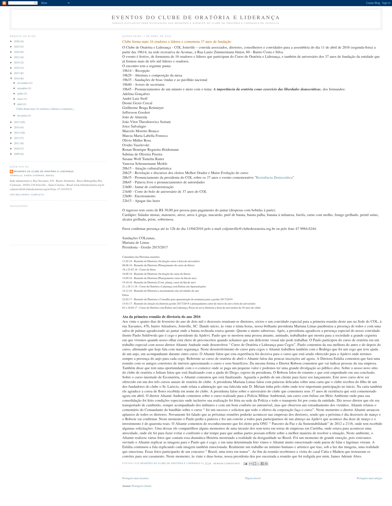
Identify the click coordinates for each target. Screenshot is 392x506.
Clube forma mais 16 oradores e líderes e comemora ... (45, 109)
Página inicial (253, 478)
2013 (17, 132)
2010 (17, 148)
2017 (17, 73)
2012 (17, 138)
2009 (17, 154)
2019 (17, 62)
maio (20, 99)
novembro (23, 83)
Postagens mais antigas (369, 478)
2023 (17, 57)
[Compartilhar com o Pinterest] (266, 464)
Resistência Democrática (274, 177)
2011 (17, 143)
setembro (22, 88)
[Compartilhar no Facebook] (262, 464)
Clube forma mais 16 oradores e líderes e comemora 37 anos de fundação (176, 41)
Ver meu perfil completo (27, 195)
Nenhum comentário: (227, 463)
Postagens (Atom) (141, 486)
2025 (17, 46)
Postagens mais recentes (135, 478)
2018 (17, 68)
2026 (17, 41)
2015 (17, 122)
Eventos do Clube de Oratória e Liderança (196, 17)
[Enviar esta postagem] (245, 463)
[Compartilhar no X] (258, 464)
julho (20, 93)
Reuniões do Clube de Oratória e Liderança (44, 171)
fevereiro (22, 115)
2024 (17, 52)
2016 (17, 78)
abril (20, 104)
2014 (17, 127)
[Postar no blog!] (255, 464)
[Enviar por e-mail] (251, 464)
